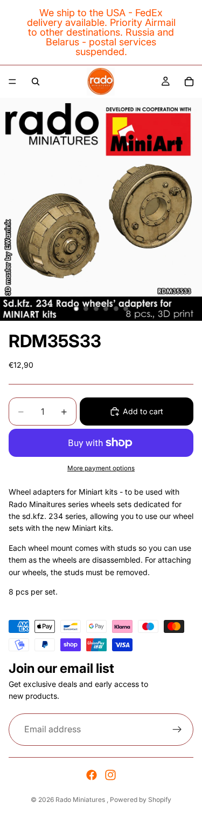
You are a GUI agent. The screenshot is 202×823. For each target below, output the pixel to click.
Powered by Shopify (140, 799)
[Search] (35, 81)
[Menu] (12, 81)
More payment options (101, 468)
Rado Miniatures (81, 799)
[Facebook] (91, 774)
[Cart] (189, 81)
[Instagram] (110, 774)
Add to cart (143, 411)
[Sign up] (177, 729)
